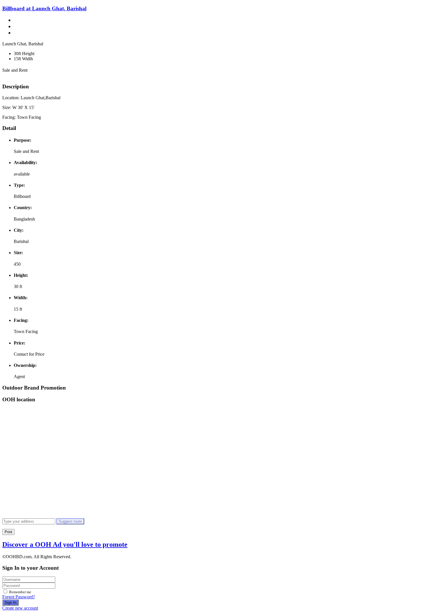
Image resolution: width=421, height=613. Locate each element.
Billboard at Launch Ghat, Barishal (44, 8)
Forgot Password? (18, 596)
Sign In (10, 602)
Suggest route (70, 521)
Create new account (20, 608)
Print (8, 532)
